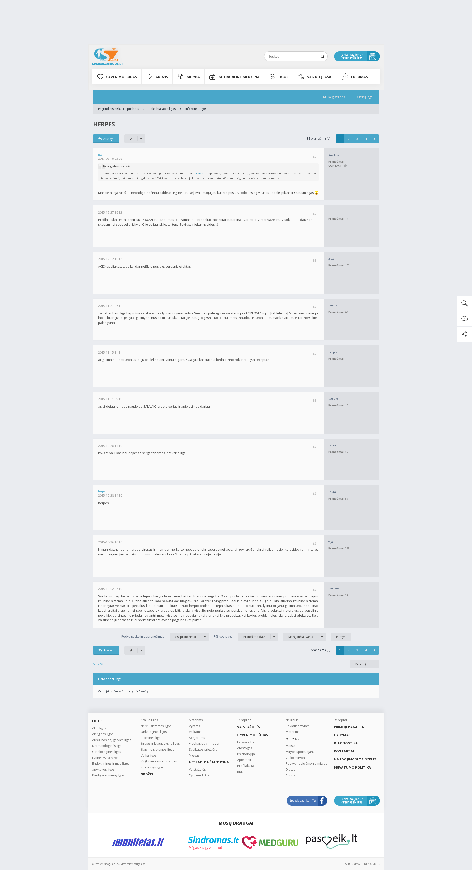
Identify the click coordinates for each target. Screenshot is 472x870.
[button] (374, 138)
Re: (100, 154)
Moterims (196, 720)
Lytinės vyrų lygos (105, 757)
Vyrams (194, 726)
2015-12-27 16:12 (110, 212)
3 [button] (357, 139)
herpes (104, 124)
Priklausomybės (298, 726)
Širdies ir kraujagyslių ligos (160, 743)
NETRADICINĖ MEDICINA (239, 76)
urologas (200, 173)
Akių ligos (99, 728)
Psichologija (246, 754)
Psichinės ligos (151, 737)
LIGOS (283, 76)
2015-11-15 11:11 (110, 352)
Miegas (194, 755)
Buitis (241, 771)
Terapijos (244, 720)
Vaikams (195, 731)
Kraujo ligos (149, 720)
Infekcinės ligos (195, 109)
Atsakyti (108, 139)
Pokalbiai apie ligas (162, 109)
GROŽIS (162, 76)
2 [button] (349, 139)
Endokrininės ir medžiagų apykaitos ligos (111, 766)
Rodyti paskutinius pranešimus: (158, 636)
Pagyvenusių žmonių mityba (306, 763)
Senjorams (197, 737)
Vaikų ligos (149, 755)
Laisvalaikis (245, 742)
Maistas (291, 745)
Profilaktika (245, 765)
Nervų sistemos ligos (156, 726)
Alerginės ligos (103, 734)
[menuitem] (364, 97)
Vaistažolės (197, 769)
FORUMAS (359, 76)
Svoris (290, 775)
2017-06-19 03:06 (110, 159)
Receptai (340, 720)
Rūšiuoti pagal (240, 636)
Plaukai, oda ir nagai (204, 743)
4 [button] (366, 139)
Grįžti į (102, 663)
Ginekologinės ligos (106, 751)
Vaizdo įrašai (319, 76)
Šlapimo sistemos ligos (157, 749)
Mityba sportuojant (300, 751)
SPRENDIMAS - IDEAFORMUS (362, 864)
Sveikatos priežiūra (203, 749)
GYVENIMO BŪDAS (121, 76)
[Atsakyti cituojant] (314, 157)
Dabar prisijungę (109, 679)
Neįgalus (292, 720)
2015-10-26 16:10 (110, 542)
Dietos (290, 769)
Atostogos (244, 748)
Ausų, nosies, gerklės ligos (111, 740)
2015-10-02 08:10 (110, 589)
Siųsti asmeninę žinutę (345, 166)
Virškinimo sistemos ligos (159, 761)
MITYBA (193, 76)
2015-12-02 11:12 (110, 259)
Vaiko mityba (295, 757)
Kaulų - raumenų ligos (108, 775)
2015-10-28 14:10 (110, 446)
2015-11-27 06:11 (110, 306)
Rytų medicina (199, 775)
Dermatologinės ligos (107, 745)
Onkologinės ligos (154, 731)
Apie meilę (244, 760)
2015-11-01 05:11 (110, 399)
